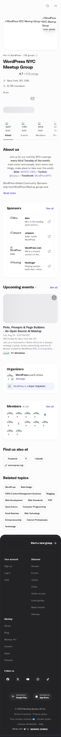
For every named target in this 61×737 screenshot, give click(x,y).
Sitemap (35, 614)
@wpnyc (14, 175)
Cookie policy (44, 719)
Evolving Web (45, 349)
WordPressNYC (43, 175)
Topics (34, 580)
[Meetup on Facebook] (7, 679)
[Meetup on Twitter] (17, 679)
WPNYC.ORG (28, 172)
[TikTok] (47, 679)
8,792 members (16, 86)
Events (34, 573)
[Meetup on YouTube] (27, 679)
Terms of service (22, 714)
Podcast (8, 660)
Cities (34, 587)
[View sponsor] (49, 221)
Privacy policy (40, 714)
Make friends (38, 607)
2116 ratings (31, 74)
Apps (7, 653)
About (7, 626)
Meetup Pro (10, 640)
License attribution (27, 724)
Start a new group (41, 543)
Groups (35, 566)
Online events (38, 594)
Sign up (8, 566)
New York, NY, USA (18, 81)
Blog (6, 633)
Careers (8, 646)
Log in (7, 573)
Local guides (37, 601)
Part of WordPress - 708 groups (18, 55)
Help (6, 580)
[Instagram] (37, 679)
